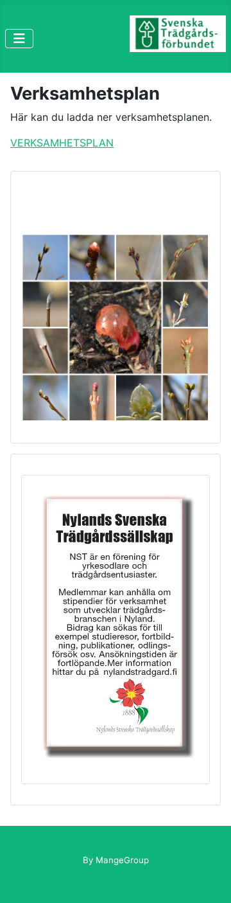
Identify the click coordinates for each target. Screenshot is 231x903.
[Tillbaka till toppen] (208, 879)
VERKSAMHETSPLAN (62, 142)
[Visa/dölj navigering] (19, 38)
